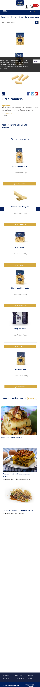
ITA (29, 12)
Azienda (6, 676)
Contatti (30, 679)
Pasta (13, 17)
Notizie (6, 679)
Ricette (30, 676)
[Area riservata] (26, 6)
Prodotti (19, 676)
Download (19, 679)
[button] (2, 209)
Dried (20, 17)
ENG (34, 12)
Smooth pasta (32, 17)
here (5, 68)
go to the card (19, 184)
